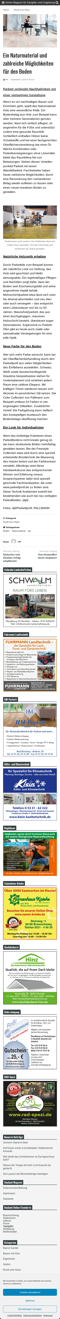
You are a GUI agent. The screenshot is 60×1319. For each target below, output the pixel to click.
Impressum (48, 1315)
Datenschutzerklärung (32, 1315)
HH (6, 80)
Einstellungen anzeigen (30, 1309)
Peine (6, 1223)
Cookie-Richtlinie (14, 1315)
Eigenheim (9, 1259)
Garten (6, 1264)
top (29, 531)
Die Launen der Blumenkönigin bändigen (25, 1174)
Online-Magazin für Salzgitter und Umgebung (30, 2)
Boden (6, 531)
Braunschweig (11, 1215)
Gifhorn (7, 1220)
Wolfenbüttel (10, 1231)
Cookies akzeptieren (30, 1292)
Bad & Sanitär (10, 1248)
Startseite (8, 1199)
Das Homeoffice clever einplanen (47, 556)
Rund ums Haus (11, 522)
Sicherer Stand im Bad (15, 1142)
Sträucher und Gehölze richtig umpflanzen (12, 557)
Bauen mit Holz (11, 1253)
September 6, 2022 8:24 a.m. (23, 80)
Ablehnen (30, 1300)
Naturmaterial (18, 531)
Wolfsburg (8, 1229)
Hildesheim (9, 1218)
